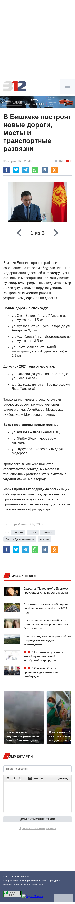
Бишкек (48, 532)
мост (33, 532)
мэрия (44, 539)
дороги (18, 532)
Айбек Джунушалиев (20, 539)
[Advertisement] (37, 40)
